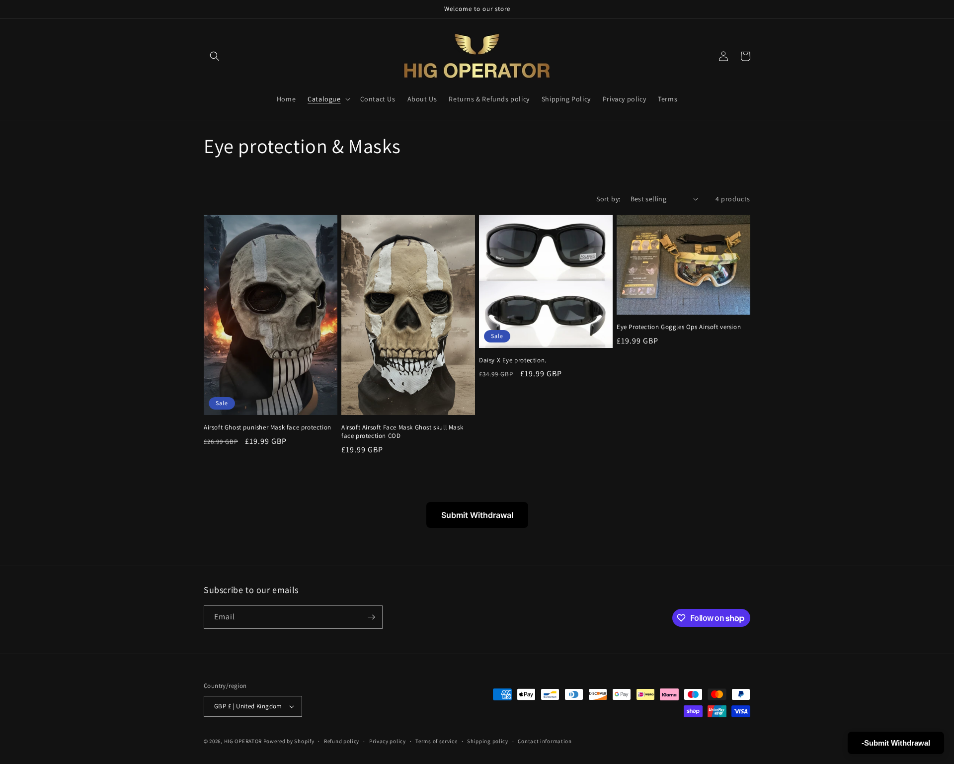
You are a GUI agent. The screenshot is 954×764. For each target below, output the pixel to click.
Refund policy (341, 741)
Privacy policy (387, 741)
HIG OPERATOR (243, 741)
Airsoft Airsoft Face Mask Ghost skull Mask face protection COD (402, 432)
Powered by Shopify (289, 741)
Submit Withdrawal (477, 515)
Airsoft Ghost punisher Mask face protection (267, 427)
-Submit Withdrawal (896, 743)
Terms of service (436, 741)
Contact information (544, 741)
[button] (215, 56)
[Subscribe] (371, 617)
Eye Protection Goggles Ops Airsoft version (679, 327)
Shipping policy (487, 741)
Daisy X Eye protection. (513, 360)
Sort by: (608, 198)
